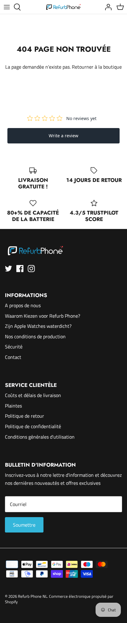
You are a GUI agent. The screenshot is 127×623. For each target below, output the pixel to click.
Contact (13, 357)
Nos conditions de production (35, 336)
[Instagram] (31, 268)
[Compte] (106, 7)
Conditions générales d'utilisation (40, 436)
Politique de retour (24, 416)
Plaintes (13, 405)
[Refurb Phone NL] (63, 7)
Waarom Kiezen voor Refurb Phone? (42, 316)
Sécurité (14, 346)
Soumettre (24, 525)
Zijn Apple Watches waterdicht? (38, 326)
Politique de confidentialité (33, 426)
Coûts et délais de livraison (33, 395)
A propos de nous (23, 305)
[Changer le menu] (7, 7)
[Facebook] (19, 268)
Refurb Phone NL (32, 596)
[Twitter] (8, 268)
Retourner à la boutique (97, 66)
